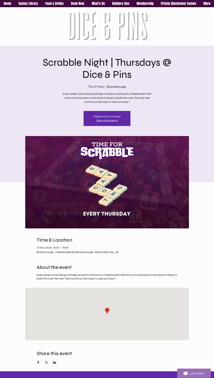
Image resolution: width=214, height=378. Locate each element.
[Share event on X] (46, 362)
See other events (107, 120)
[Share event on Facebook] (38, 362)
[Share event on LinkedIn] (54, 362)
